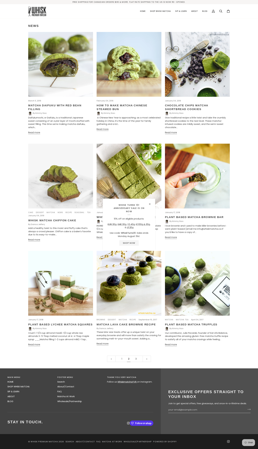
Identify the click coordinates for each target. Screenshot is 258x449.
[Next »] (147, 359)
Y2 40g (131, 224)
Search (61, 381)
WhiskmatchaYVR (127, 381)
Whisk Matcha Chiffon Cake (52, 220)
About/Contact (65, 386)
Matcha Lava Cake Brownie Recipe (126, 324)
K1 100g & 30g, (143, 224)
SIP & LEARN (13, 391)
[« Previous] (111, 359)
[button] (160, 11)
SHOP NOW (129, 242)
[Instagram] (128, 423)
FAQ (59, 391)
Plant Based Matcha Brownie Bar (194, 217)
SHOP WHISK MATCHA (18, 386)
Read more (34, 132)
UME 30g (122, 224)
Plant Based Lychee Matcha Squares (60, 324)
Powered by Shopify (165, 441)
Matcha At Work (66, 396)
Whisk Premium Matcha (44, 441)
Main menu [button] (13, 377)
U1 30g (130, 227)
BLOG (10, 401)
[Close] (151, 203)
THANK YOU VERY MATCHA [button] (121, 377)
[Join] (248, 409)
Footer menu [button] (65, 377)
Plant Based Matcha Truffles (191, 324)
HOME (10, 381)
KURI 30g (112, 224)
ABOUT (11, 396)
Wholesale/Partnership (69, 401)
